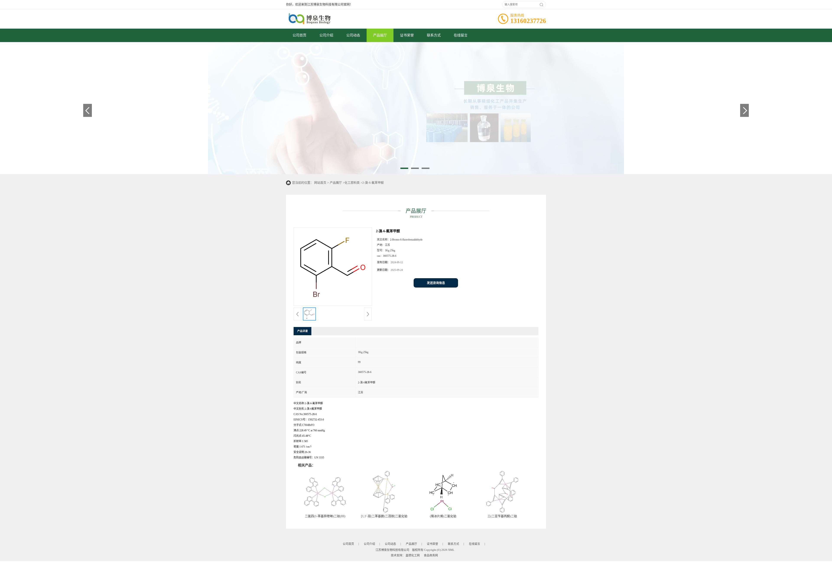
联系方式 (434, 35)
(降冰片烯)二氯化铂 (443, 516)
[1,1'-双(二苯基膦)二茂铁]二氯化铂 (384, 516)
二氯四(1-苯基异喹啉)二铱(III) (325, 516)
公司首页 (299, 35)
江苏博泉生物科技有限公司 (392, 549)
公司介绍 (326, 35)
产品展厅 (380, 35)
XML (451, 549)
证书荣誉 (407, 35)
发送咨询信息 (436, 282)
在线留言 (461, 35)
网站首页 (320, 182)
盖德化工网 (413, 555)
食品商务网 (431, 555)
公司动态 (353, 35)
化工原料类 (352, 182)
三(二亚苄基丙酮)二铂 (502, 516)
